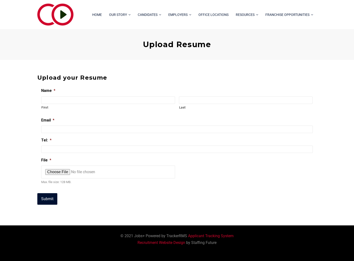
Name (48, 90)
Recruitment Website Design (161, 242)
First (44, 107)
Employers (178, 15)
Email (47, 120)
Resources (245, 15)
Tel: (46, 140)
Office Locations (213, 15)
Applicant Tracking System (211, 236)
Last (182, 107)
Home (97, 15)
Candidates (147, 15)
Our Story (118, 15)
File (46, 160)
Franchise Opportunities (287, 15)
